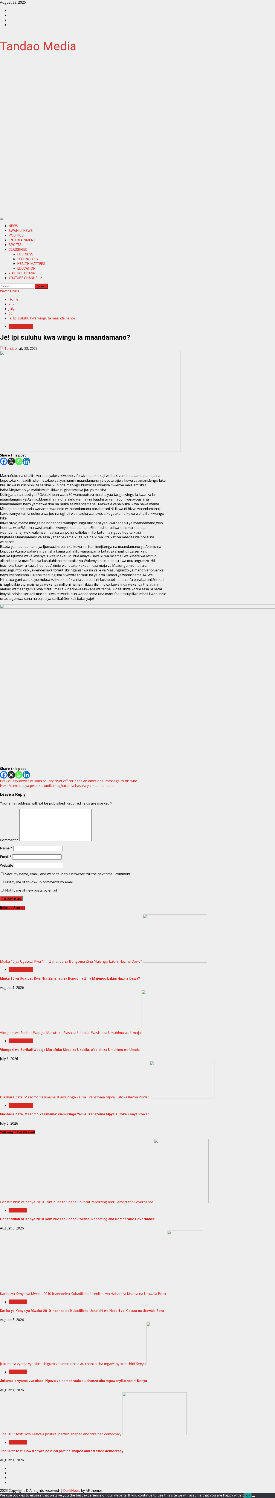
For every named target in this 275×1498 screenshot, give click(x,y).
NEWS (13, 226)
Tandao (10, 348)
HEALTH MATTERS (31, 264)
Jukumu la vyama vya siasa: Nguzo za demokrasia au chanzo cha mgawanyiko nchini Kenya (73, 1363)
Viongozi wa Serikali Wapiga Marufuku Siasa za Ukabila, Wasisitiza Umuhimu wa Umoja (70, 1032)
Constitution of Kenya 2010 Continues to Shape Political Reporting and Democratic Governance (76, 1202)
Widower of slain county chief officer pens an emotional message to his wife (68, 781)
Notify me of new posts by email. (31, 890)
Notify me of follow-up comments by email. (39, 882)
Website (6, 865)
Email (5, 856)
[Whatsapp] (19, 461)
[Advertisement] (137, 138)
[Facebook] (4, 461)
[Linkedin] (26, 461)
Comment (9, 840)
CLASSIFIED (18, 249)
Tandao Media (38, 46)
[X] (11, 461)
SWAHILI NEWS (21, 231)
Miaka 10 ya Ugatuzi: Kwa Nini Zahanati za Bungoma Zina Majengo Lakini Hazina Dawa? (71, 961)
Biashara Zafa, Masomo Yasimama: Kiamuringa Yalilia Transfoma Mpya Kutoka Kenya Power (74, 1097)
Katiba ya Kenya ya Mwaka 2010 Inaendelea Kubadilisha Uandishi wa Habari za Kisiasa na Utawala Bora (83, 1293)
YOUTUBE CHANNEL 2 (25, 278)
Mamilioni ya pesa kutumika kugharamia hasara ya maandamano (57, 785)
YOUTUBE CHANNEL (24, 273)
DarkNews (71, 1490)
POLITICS (16, 235)
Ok (248, 1495)
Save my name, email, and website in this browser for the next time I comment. (68, 874)
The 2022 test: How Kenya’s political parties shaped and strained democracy (60, 1434)
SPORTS (15, 245)
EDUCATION (26, 268)
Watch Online (10, 291)
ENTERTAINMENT (22, 240)
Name (6, 848)
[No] (253, 1496)
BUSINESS (25, 254)
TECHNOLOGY (27, 259)
